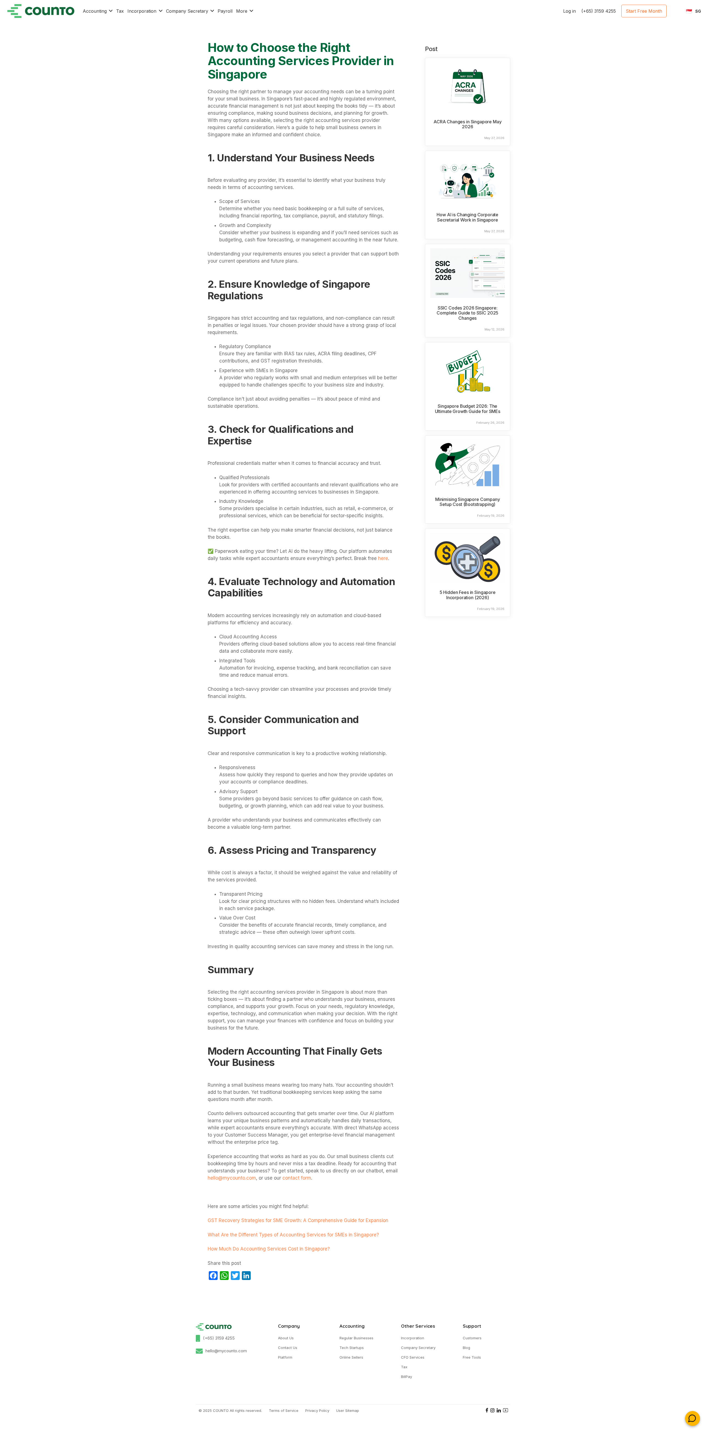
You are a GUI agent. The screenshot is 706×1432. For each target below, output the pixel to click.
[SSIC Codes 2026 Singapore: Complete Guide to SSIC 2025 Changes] (467, 273)
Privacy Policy (317, 1410)
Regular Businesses (356, 1338)
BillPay (406, 1376)
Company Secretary (418, 1347)
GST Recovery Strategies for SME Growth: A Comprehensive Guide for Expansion (298, 1220)
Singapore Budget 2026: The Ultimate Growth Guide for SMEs (467, 408)
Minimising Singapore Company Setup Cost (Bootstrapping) (467, 502)
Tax (404, 1367)
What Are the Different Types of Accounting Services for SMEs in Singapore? (293, 1235)
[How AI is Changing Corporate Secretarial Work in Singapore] (467, 180)
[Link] (40, 11)
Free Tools (472, 1357)
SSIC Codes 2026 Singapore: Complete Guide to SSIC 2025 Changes (467, 313)
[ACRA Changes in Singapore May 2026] (467, 87)
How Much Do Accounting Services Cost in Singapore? (269, 1249)
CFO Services (412, 1357)
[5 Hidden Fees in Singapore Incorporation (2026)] (467, 557)
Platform (285, 1357)
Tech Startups (351, 1347)
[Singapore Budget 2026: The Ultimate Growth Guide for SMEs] (467, 371)
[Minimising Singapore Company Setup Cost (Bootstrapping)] (467, 464)
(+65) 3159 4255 (219, 1338)
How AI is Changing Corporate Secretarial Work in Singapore (467, 217)
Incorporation (412, 1338)
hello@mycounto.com (226, 1350)
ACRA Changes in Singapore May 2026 (468, 124)
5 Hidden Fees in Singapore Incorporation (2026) (468, 595)
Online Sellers (351, 1357)
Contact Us (287, 1347)
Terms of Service (283, 1410)
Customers (472, 1338)
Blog (466, 1347)
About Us (286, 1338)
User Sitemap (347, 1410)
